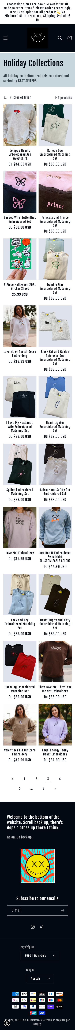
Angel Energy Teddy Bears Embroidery (55, 752)
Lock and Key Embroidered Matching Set (20, 624)
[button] (5, 38)
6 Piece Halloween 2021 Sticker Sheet (20, 287)
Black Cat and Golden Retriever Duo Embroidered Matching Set (55, 357)
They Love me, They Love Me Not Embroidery (55, 689)
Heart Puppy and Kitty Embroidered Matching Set (55, 624)
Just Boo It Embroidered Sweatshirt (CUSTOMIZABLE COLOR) (55, 557)
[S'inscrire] (63, 910)
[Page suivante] (55, 788)
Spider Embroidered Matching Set (19, 492)
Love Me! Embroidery (20, 553)
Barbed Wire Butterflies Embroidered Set (20, 219)
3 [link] (48, 779)
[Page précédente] (13, 779)
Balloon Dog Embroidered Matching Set (55, 154)
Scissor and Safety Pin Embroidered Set (55, 492)
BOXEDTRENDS (22, 1020)
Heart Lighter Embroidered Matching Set (55, 426)
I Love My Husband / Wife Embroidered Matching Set (19, 426)
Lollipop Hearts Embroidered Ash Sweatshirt (20, 154)
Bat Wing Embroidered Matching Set (20, 689)
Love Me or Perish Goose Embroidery (20, 354)
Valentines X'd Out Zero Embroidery (20, 752)
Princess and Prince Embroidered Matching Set (55, 221)
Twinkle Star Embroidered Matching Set (55, 288)
